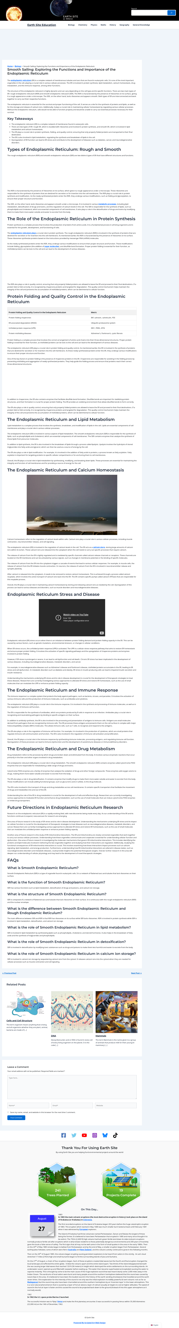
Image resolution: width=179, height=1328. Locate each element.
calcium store (99, 547)
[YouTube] (84, 1135)
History (113, 25)
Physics (94, 25)
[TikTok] (115, 1135)
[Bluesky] (105, 1135)
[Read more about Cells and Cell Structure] (27, 1004)
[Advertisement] (72, 46)
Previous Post (9, 973)
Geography (124, 25)
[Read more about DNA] (72, 1012)
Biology (71, 25)
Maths (103, 25)
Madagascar (32, 1282)
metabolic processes (107, 204)
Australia (72, 1249)
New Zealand (85, 1249)
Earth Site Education (41, 25)
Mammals (101, 1036)
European (83, 1229)
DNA (53, 1036)
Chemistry (82, 25)
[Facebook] (63, 1135)
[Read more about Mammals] (117, 1012)
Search (134, 8)
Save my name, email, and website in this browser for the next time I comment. (43, 1112)
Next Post (136, 973)
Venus (60, 1301)
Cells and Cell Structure (19, 1020)
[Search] (171, 12)
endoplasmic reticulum (21, 80)
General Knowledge (141, 25)
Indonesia (87, 1220)
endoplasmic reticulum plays (23, 233)
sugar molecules (51, 246)
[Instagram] (94, 1135)
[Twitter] (74, 1135)
